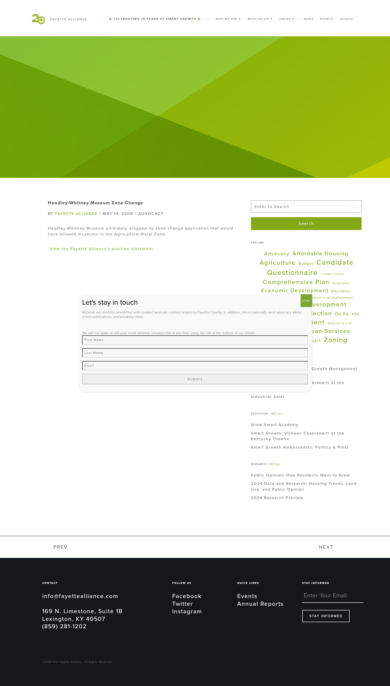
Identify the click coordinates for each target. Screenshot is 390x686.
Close (306, 300)
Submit (195, 379)
